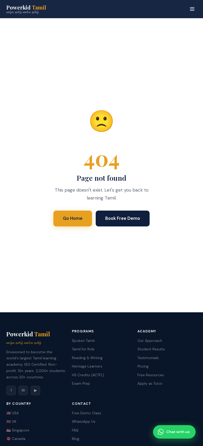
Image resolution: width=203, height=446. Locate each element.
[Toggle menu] (192, 8)
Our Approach (149, 340)
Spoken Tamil (83, 340)
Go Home (72, 218)
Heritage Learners (87, 366)
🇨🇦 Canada (15, 438)
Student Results (151, 349)
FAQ (75, 430)
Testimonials (148, 358)
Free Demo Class (86, 413)
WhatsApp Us (83, 421)
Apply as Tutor (150, 383)
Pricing (143, 366)
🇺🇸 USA (12, 413)
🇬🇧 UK (11, 421)
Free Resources (150, 375)
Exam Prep (81, 383)
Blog (75, 438)
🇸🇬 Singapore (17, 430)
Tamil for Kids (83, 349)
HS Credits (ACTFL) (88, 375)
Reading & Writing (87, 358)
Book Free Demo (122, 218)
